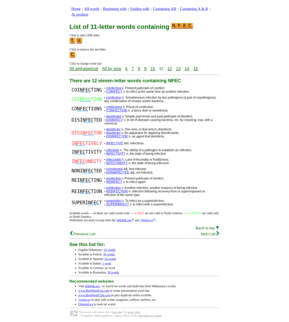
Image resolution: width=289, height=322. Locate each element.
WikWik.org (124, 220)
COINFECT (114, 91)
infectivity (112, 150)
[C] (72, 57)
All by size (111, 68)
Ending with (139, 9)
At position (79, 14)
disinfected (113, 116)
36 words (109, 254)
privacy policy (134, 312)
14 (187, 68)
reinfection (113, 187)
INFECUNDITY (117, 163)
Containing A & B (194, 9)
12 (169, 68)
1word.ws (84, 299)
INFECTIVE (114, 143)
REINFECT (114, 182)
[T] (72, 42)
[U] (79, 42)
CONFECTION (116, 110)
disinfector (113, 129)
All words (91, 9)
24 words (110, 259)
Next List (208, 234)
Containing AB (164, 9)
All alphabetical (83, 68)
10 (152, 68)
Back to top (206, 228)
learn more (117, 312)
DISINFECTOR (117, 136)
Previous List (84, 234)
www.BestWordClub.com (94, 295)
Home (76, 9)
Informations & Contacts (149, 315)
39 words (113, 272)
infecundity (113, 159)
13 (178, 68)
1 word (106, 263)
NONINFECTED (117, 172)
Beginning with (115, 9)
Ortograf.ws (85, 304)
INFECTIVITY (116, 153)
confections (114, 107)
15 (195, 68)
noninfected (114, 169)
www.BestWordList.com (93, 290)
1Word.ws (146, 220)
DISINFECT (114, 120)
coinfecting (113, 88)
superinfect (113, 200)
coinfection (113, 97)
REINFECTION (117, 191)
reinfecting (113, 178)
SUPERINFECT (117, 204)
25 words (109, 250)
